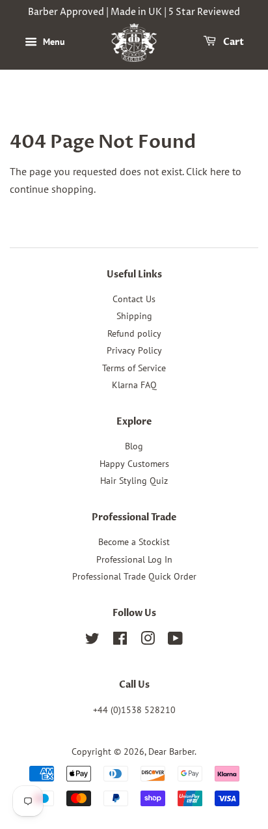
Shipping (134, 316)
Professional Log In (134, 559)
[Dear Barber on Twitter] (92, 641)
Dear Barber (171, 751)
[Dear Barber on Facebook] (120, 641)
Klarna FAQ (134, 385)
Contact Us (134, 299)
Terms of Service (134, 368)
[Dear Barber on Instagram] (148, 641)
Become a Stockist (134, 542)
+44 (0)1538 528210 (134, 710)
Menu (52, 42)
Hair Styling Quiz (134, 480)
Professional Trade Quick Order (134, 576)
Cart (232, 42)
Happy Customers (134, 464)
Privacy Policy (134, 350)
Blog (134, 446)
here (220, 171)
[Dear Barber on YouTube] (175, 641)
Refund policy (134, 333)
